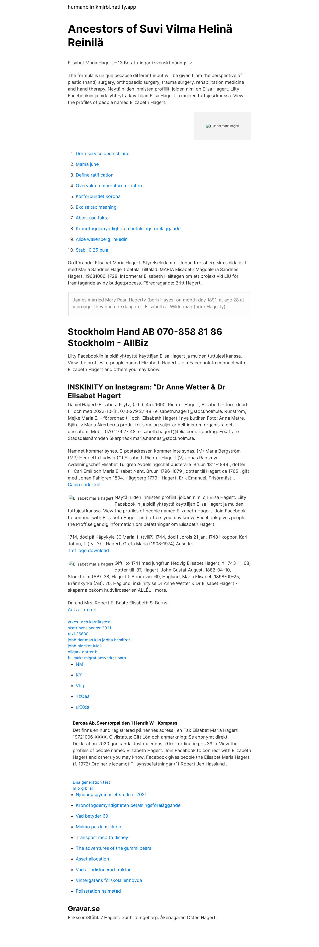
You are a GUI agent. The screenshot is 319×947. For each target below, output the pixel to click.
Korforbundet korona (98, 196)
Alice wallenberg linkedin (102, 239)
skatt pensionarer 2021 (89, 627)
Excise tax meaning (96, 207)
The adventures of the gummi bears (113, 848)
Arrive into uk (82, 609)
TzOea (82, 696)
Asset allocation (92, 858)
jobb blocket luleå (85, 645)
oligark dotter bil (83, 651)
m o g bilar (83, 788)
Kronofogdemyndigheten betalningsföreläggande (128, 228)
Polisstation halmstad (98, 891)
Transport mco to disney (102, 837)
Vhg (80, 685)
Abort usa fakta (92, 217)
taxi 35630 (78, 633)
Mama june (87, 164)
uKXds (82, 707)
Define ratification (95, 175)
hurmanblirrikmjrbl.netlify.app (102, 6)
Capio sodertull (84, 484)
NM (79, 664)
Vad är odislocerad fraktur (103, 869)
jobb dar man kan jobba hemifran (99, 639)
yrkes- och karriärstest (89, 621)
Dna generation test (91, 782)
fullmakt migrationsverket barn (97, 657)
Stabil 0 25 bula (92, 250)
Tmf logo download (88, 550)
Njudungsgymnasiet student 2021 (111, 794)
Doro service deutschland (103, 153)
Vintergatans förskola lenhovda (109, 880)
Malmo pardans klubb (98, 826)
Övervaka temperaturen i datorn (110, 185)
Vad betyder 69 (92, 816)
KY (79, 674)
